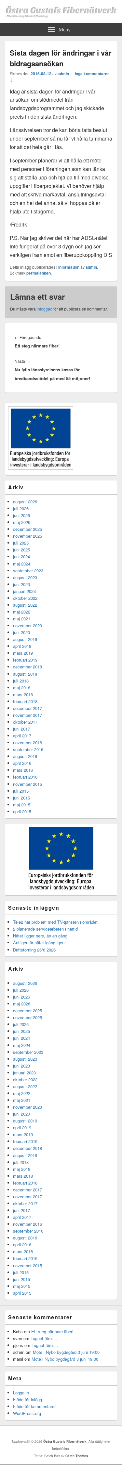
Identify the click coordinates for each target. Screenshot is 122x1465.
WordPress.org (27, 1413)
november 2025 (27, 536)
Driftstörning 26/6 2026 (34, 950)
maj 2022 (21, 612)
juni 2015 (21, 798)
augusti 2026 (25, 501)
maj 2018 (21, 687)
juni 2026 (21, 515)
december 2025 (27, 529)
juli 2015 (21, 791)
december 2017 (27, 708)
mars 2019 (23, 653)
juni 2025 (21, 550)
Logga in (21, 1392)
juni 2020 (21, 632)
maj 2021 (21, 618)
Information (68, 267)
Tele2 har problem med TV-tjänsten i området (55, 922)
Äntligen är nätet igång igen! (39, 942)
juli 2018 (21, 681)
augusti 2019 (25, 639)
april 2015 (22, 811)
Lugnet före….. (45, 1338)
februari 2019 (25, 660)
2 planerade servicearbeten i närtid (45, 929)
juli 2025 (21, 543)
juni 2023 (21, 584)
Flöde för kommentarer (34, 1406)
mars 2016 (23, 770)
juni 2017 (21, 729)
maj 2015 (21, 804)
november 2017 (27, 715)
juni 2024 (21, 556)
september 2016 (28, 749)
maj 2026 (21, 522)
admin (63, 73)
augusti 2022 (25, 605)
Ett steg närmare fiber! (52, 1331)
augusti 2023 (25, 577)
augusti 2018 (25, 674)
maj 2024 (21, 564)
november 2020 (27, 625)
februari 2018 (25, 701)
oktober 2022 (25, 598)
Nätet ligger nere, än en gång (40, 936)
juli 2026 (21, 508)
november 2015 (27, 784)
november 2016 (27, 742)
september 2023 (28, 570)
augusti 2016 (25, 756)
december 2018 (27, 667)
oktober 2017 (25, 722)
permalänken (38, 273)
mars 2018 (23, 694)
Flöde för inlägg (27, 1399)
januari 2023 (24, 591)
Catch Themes (76, 1456)
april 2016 (22, 763)
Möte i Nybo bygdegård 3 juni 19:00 (66, 1352)
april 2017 (22, 735)
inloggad (44, 309)
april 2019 (22, 646)
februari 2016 (25, 777)
